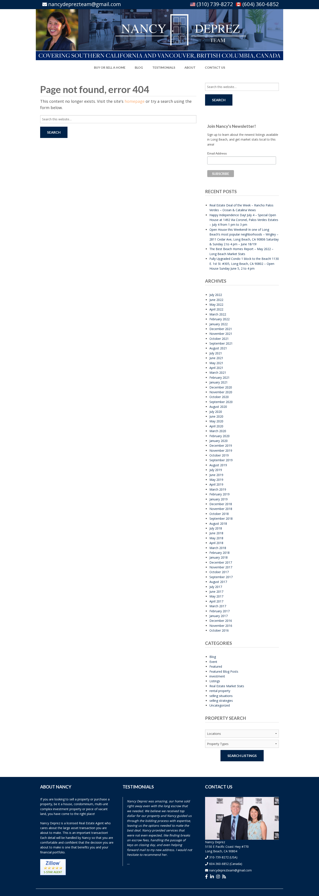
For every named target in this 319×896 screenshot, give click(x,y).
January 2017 (218, 616)
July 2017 (215, 587)
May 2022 (216, 304)
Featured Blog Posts (223, 671)
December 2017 (220, 562)
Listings (214, 681)
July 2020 (215, 412)
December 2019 (220, 445)
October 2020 (219, 397)
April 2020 (216, 426)
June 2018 (216, 533)
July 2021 (215, 353)
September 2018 (221, 518)
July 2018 (215, 528)
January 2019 (218, 499)
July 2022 (215, 295)
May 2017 (216, 596)
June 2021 (216, 358)
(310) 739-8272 (214, 4)
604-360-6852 (219, 864)
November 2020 (220, 392)
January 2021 (218, 382)
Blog (212, 657)
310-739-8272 (219, 857)
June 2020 (216, 416)
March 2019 (217, 489)
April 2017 (216, 601)
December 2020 (220, 387)
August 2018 (218, 523)
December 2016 (220, 621)
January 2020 (218, 441)
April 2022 (216, 309)
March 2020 (217, 431)
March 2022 (217, 314)
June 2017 (216, 591)
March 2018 (217, 548)
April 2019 (216, 484)
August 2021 (218, 348)
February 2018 (219, 553)
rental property (219, 691)
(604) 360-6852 (260, 4)
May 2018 (216, 538)
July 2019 (215, 470)
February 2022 (219, 319)
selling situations (221, 696)
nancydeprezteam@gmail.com (84, 4)
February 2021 (219, 377)
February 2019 (219, 494)
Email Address (217, 153)
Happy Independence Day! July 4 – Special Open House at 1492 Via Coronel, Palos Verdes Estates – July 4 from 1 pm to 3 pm (243, 220)
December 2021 (220, 329)
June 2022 (216, 300)
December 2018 (220, 504)
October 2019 (219, 455)
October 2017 (219, 572)
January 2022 (218, 324)
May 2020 (216, 421)
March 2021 (217, 372)
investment (217, 676)
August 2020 (218, 407)
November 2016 (220, 626)
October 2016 (219, 630)
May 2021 (216, 363)
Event (213, 662)
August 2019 (218, 465)
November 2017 (220, 567)
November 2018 (220, 509)
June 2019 (216, 475)
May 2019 (216, 480)
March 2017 (217, 606)
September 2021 (221, 343)
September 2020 (221, 402)
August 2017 (218, 582)
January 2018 (218, 557)
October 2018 (219, 514)
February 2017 (219, 611)
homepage (135, 101)
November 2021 (220, 334)
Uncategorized (219, 705)
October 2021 (219, 339)
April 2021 (216, 368)
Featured (215, 666)
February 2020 (219, 436)
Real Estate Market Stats (226, 686)
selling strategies (221, 701)
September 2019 (221, 460)
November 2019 (220, 450)
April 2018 (216, 543)
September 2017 (221, 577)
